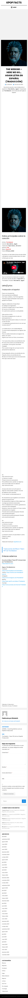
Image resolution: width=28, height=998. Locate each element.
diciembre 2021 (5, 921)
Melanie (3, 818)
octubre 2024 (5, 857)
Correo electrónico (7, 773)
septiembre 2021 (6, 929)
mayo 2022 (4, 908)
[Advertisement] (14, 24)
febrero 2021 (5, 947)
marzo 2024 (5, 872)
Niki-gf (3, 826)
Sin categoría (5, 986)
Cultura (3, 970)
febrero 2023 (5, 898)
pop (11, 706)
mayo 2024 (4, 867)
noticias (4, 981)
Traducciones (11, 704)
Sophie (3, 814)
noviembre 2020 (5, 954)
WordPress (24, 996)
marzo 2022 (5, 913)
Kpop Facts (14, 2)
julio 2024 (4, 862)
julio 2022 (4, 903)
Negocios (4, 978)
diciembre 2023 (5, 877)
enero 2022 (4, 918)
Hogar (3, 973)
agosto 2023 (5, 888)
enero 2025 (4, 849)
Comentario (5, 752)
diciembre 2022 (5, 900)
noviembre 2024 (5, 854)
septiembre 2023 (6, 885)
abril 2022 (4, 911)
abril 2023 (4, 893)
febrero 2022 (5, 916)
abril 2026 (4, 836)
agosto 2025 (5, 841)
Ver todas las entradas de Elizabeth (11, 721)
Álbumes (4, 963)
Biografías (4, 965)
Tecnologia (4, 988)
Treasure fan (5, 810)
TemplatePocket (13, 996)
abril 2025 (4, 846)
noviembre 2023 (5, 880)
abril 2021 (4, 941)
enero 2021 (4, 949)
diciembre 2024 (5, 852)
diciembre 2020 (5, 952)
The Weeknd (14, 706)
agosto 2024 (5, 859)
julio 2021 (4, 934)
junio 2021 (4, 936)
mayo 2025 (4, 844)
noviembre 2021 (5, 924)
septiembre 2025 (6, 839)
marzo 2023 (5, 895)
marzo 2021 (4, 944)
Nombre (4, 767)
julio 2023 (4, 890)
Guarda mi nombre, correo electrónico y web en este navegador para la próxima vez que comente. (13, 788)
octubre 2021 (5, 926)
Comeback (4, 968)
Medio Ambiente (5, 975)
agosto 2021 (5, 931)
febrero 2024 (5, 875)
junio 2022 (4, 906)
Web (3, 778)
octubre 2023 (5, 882)
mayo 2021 (4, 939)
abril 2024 (4, 870)
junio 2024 (4, 864)
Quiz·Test (4, 983)
